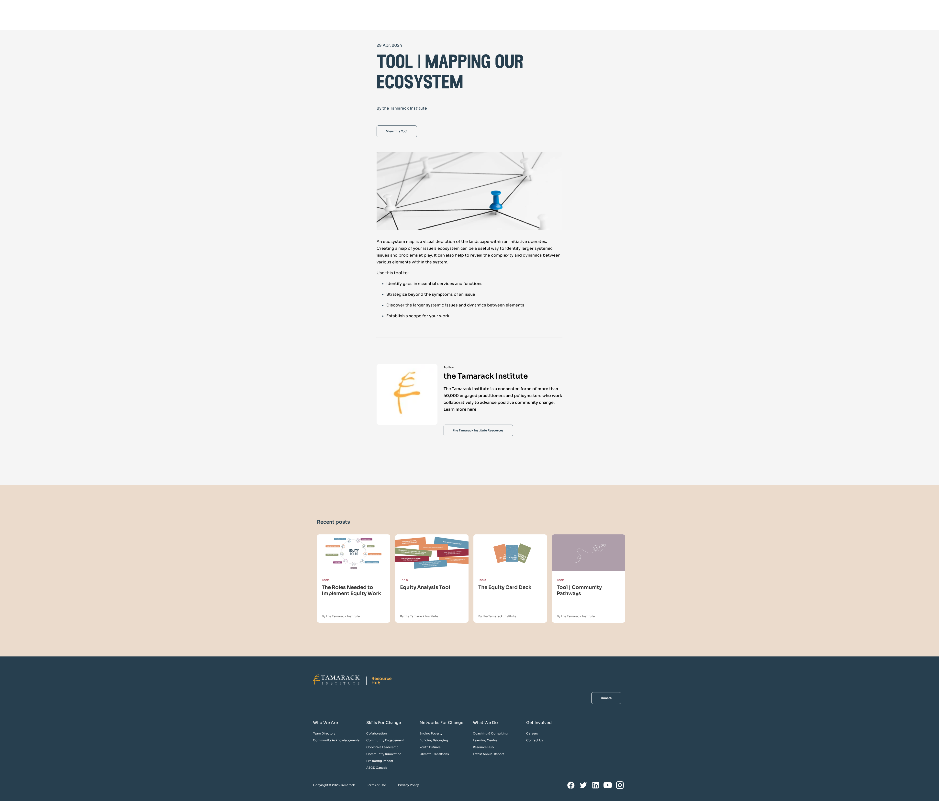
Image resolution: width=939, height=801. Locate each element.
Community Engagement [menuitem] (385, 740)
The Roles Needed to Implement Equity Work (351, 590)
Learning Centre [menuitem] (485, 740)
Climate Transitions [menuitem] (434, 754)
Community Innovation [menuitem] (384, 754)
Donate (606, 698)
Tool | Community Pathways (579, 590)
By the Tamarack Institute (341, 616)
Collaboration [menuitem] (376, 733)
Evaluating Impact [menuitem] (379, 761)
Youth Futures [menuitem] (430, 747)
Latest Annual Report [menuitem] (488, 754)
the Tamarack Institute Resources (478, 430)
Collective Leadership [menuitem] (382, 747)
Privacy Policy (408, 785)
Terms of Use (376, 785)
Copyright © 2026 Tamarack (334, 785)
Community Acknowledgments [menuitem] (336, 740)
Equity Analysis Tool (425, 587)
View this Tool (396, 131)
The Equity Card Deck (504, 587)
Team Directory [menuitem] (324, 733)
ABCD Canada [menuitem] (376, 767)
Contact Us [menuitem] (534, 740)
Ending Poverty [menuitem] (431, 733)
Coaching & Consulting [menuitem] (490, 733)
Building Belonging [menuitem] (434, 740)
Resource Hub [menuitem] (483, 747)
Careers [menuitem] (532, 733)
